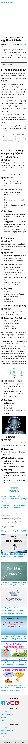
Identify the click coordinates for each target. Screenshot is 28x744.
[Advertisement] (14, 22)
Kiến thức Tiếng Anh (7, 714)
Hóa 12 (3, 720)
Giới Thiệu (4, 711)
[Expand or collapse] (25, 64)
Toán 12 (14, 489)
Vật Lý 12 (4, 717)
